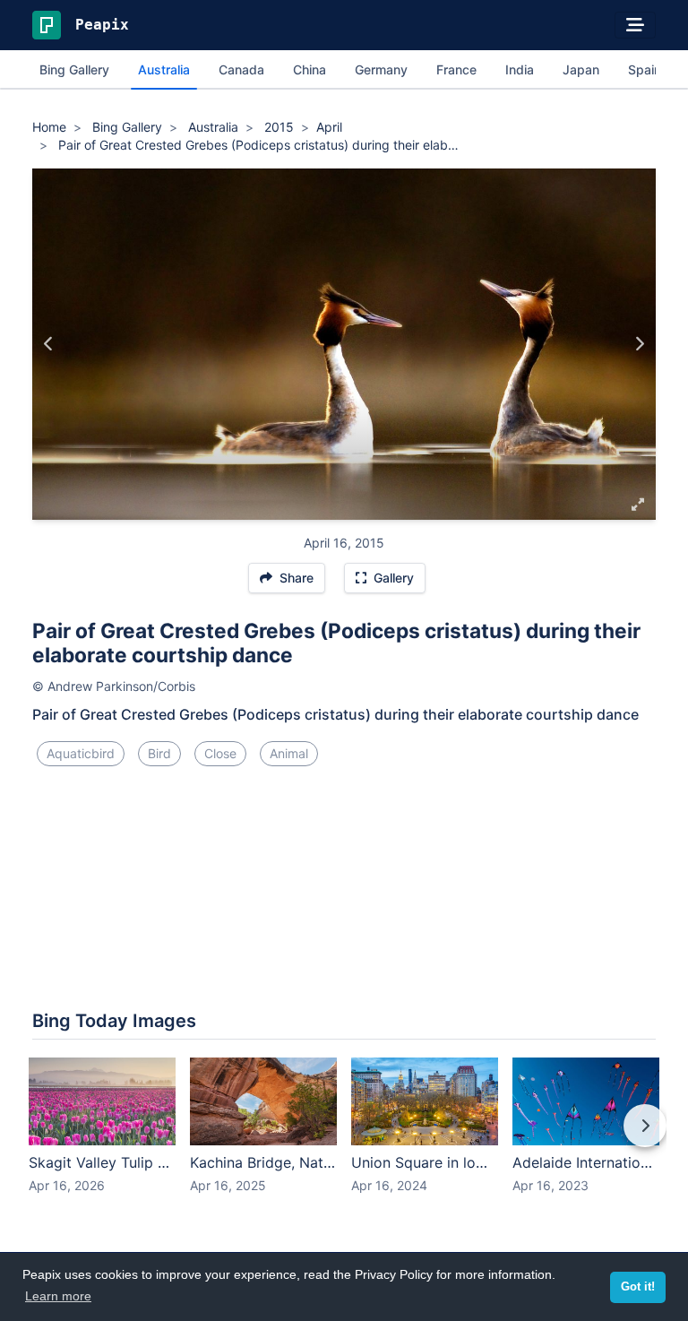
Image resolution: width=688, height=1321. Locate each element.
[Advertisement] (344, 840)
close (220, 753)
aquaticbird (81, 753)
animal (289, 753)
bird (159, 753)
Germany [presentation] (381, 69)
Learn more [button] (58, 1296)
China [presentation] (309, 69)
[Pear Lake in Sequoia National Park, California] (639, 344)
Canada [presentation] (241, 69)
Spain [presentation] (644, 69)
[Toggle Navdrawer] (635, 25)
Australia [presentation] (164, 69)
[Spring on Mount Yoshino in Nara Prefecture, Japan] (48, 344)
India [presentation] (519, 69)
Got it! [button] (638, 1287)
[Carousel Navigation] (344, 1138)
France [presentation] (456, 69)
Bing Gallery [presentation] (74, 69)
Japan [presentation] (581, 69)
